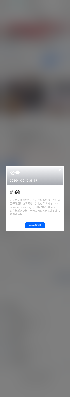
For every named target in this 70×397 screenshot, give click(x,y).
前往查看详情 (35, 225)
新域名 (15, 192)
